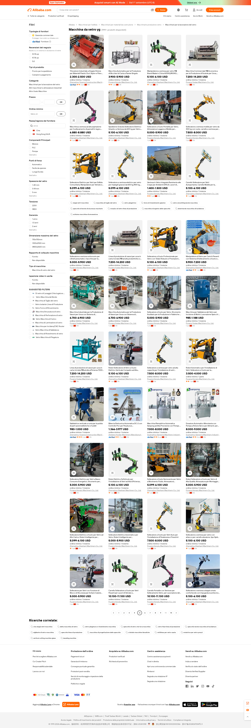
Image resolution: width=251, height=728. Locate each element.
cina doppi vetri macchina (42, 627)
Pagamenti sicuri (77, 656)
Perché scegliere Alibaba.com (45, 656)
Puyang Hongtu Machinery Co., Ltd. (123, 82)
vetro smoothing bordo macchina (185, 203)
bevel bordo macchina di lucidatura (191, 209)
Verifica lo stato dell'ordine (196, 666)
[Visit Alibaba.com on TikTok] (213, 686)
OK (61, 102)
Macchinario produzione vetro (149, 25)
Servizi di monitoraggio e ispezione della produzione (87, 677)
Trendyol (153, 716)
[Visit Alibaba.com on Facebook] (187, 686)
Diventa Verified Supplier (195, 671)
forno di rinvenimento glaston (155, 203)
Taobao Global (136, 716)
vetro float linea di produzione (169, 627)
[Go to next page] (176, 612)
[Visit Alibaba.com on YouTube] (207, 686)
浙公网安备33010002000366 (168, 724)
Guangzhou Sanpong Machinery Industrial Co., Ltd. (164, 435)
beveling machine (69, 638)
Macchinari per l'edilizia (88, 25)
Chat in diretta (153, 661)
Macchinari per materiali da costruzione (117, 25)
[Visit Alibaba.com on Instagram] (202, 686)
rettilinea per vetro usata (166, 632)
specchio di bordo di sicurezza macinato (88, 209)
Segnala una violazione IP (157, 676)
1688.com (99, 716)
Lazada (125, 716)
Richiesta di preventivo (118, 661)
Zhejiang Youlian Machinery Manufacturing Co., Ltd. (125, 435)
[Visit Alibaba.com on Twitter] (197, 686)
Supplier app (129, 704)
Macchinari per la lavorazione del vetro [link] (180, 25)
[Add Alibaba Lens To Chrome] (71, 704)
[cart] (187, 10)
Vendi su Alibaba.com (194, 656)
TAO (146, 716)
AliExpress (88, 716)
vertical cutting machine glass (44, 638)
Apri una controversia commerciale (161, 666)
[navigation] (47, 319)
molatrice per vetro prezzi (193, 632)
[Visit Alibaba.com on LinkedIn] (192, 686)
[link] (247, 703)
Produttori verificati (117, 656)
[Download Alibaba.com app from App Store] (190, 704)
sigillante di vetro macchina (43, 632)
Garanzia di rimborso (79, 661)
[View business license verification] (149, 724)
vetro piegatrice (130, 203)
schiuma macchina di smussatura (85, 214)
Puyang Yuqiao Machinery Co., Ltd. (200, 82)
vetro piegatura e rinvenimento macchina (100, 627)
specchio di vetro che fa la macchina (136, 627)
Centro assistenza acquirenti (158, 656)
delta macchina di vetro (69, 627)
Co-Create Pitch (39, 661)
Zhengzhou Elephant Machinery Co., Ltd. (163, 82)
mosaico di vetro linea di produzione (123, 209)
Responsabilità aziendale (43, 666)
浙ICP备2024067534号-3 (192, 724)
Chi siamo (37, 651)
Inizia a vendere (191, 661)
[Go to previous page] (113, 612)
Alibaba (72, 25)
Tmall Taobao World (113, 716)
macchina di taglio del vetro (106, 203)
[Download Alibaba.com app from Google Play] (209, 704)
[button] (152, 10)
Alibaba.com (174, 704)
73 (171, 613)
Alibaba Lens (45, 704)
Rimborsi (150, 671)
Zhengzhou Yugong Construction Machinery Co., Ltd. (87, 82)
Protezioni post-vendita (80, 671)
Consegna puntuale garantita (82, 666)
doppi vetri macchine (81, 203)
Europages (163, 716)
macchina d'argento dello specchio (157, 209)
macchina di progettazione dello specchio (105, 632)
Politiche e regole (78, 684)
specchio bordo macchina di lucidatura (202, 627)
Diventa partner (191, 676)
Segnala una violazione (156, 681)
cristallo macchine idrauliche (139, 632)
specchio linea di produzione (71, 632)
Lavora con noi (39, 671)
